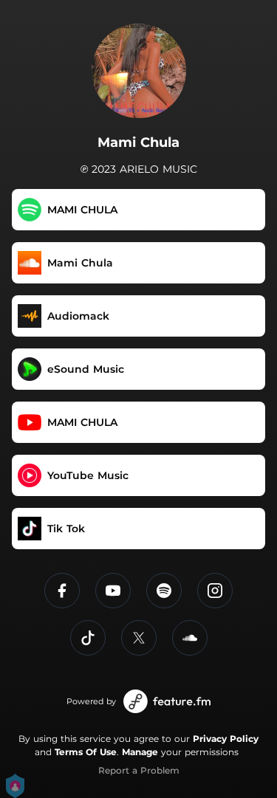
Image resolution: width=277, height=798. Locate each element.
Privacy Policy (226, 738)
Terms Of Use (86, 751)
